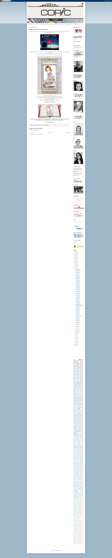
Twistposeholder (76, 524)
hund (74, 534)
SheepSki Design (79, 452)
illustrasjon (78, 412)
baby (78, 466)
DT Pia (80, 397)
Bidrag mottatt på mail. (78, 316)
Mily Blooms (75, 512)
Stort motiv (76, 464)
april (76, 338)
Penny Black (76, 398)
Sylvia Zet (75, 465)
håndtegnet (79, 534)
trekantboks (79, 542)
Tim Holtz (75, 466)
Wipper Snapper (80, 488)
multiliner (75, 539)
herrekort (81, 466)
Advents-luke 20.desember (77, 282)
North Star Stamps (80, 437)
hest (79, 533)
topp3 (80, 456)
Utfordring (76, 362)
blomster (75, 402)
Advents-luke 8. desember (77, 310)
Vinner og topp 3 (79, 453)
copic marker (81, 399)
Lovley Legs (80, 432)
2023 (75, 254)
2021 (75, 257)
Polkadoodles (76, 434)
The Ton (81, 421)
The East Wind (80, 465)
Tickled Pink (78, 523)
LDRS (82, 458)
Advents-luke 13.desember (77, 298)
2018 (75, 261)
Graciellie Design (78, 477)
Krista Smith (78, 425)
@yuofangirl (75, 427)
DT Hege (80, 364)
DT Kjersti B (80, 381)
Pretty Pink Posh (78, 461)
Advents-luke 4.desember (77, 320)
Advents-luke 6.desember (77, 314)
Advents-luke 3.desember (77, 322)
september (77, 331)
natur (81, 467)
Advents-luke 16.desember (77, 291)
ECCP (79, 476)
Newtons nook (76, 514)
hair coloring (76, 533)
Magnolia (81, 378)
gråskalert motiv (80, 532)
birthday (80, 489)
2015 (75, 265)
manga (80, 426)
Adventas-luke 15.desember (77, 293)
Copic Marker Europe (78, 168)
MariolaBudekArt (80, 407)
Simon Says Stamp (79, 483)
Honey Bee (75, 479)
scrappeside (80, 540)
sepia (74, 468)
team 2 (78, 417)
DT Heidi (77, 367)
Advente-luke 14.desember (77, 296)
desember (77, 269)
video (80, 413)
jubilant (74, 536)
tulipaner (75, 543)
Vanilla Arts (76, 525)
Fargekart (56, 24)
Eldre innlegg (67, 132)
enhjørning (80, 490)
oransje (82, 539)
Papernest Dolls (77, 409)
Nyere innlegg (31, 132)
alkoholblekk (76, 528)
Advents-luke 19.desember (77, 285)
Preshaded (79, 418)
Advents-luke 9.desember (77, 307)
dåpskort (78, 455)
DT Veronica (80, 411)
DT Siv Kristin (76, 424)
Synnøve (76, 521)
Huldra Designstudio (80, 457)
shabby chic (75, 541)
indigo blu (79, 535)
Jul (74, 364)
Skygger (80, 462)
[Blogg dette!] (44, 125)
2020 (75, 258)
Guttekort (81, 424)
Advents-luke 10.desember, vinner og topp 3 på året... (79, 305)
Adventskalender (80, 366)
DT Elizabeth (78, 359)
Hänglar (79, 479)
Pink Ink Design (76, 515)
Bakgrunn (76, 400)
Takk (74, 487)
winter (74, 469)
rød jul (80, 402)
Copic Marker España (78, 173)
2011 (75, 345)
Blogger (59, 550)
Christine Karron (79, 473)
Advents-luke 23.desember (77, 278)
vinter (74, 414)
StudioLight (75, 486)
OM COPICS (30, 24)
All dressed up (79, 469)
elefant (78, 531)
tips (81, 468)
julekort (75, 371)
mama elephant (78, 422)
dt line (75, 417)
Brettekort (79, 401)
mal (79, 537)
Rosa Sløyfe (76, 419)
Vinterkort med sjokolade (77, 272)
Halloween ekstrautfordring (77, 478)
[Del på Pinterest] (47, 125)
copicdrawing (75, 490)
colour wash (80, 529)
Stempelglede (81, 463)
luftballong (80, 536)
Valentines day (81, 524)
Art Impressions (80, 470)
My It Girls (80, 513)
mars (76, 339)
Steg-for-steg (75, 463)
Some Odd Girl (77, 438)
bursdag (79, 377)
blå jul (80, 398)
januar (76, 342)
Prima (81, 515)
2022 (75, 255)
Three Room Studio (80, 522)
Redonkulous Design (76, 516)
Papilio (75, 416)
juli (75, 334)
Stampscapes (81, 520)
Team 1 (75, 453)
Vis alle (82, 176)
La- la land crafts (80, 459)
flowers (81, 531)
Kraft (79, 458)
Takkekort (75, 522)
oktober (76, 330)
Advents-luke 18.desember (77, 287)
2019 (75, 259)
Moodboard (78, 408)
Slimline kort (79, 416)
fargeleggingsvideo (78, 431)
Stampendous (80, 485)
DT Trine (75, 375)
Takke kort (80, 521)
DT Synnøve (78, 404)
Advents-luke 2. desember (77, 324)
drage (75, 531)
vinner (79, 372)
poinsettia (76, 540)
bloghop (76, 430)
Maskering (78, 482)
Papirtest (80, 514)
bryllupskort (75, 426)
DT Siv (78, 360)
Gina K (75, 457)
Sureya (81, 464)
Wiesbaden (77, 527)
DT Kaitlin (79, 415)
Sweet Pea (80, 486)
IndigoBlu (76, 458)
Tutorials (61, 24)
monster (80, 538)
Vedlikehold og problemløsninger (47, 24)
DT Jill (80, 374)
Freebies (75, 24)
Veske (74, 526)
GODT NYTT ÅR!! (78, 270)
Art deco (76, 471)
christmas (75, 399)
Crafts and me (78, 475)
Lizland (79, 405)
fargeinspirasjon (76, 491)
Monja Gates (80, 512)
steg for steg (80, 541)
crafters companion (76, 530)
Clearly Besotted (76, 474)
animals (81, 528)
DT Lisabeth (80, 368)
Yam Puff (81, 527)
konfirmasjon (76, 413)
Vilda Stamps (78, 526)
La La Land (79, 396)
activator (76, 489)
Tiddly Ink (81, 487)
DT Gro (77, 379)
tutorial (79, 370)
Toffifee (76, 488)
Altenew (75, 423)
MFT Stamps (75, 397)
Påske (81, 434)
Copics (75, 378)
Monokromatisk (80, 429)
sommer (75, 406)
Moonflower (75, 513)
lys (77, 537)
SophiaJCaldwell (76, 520)
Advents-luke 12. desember (78, 300)
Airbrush (75, 432)
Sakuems (81, 516)
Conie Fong (75, 403)
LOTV (75, 459)
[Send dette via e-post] (43, 125)
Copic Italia (76, 171)
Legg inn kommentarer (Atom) (38, 134)
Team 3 (77, 487)
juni (76, 335)
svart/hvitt (77, 468)
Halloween (75, 437)
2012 (75, 344)
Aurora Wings (76, 394)
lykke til (75, 537)
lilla (78, 467)
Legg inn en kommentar (34, 130)
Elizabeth (60, 31)
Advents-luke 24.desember (77, 276)
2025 (75, 251)
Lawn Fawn (76, 460)
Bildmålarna (76, 472)
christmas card (76, 410)
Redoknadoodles (76, 462)
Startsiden (49, 132)
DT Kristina (77, 363)
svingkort (75, 542)
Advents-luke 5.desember (77, 318)
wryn (82, 543)
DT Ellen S (79, 423)
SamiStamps (78, 517)
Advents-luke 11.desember (77, 302)
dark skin (81, 530)
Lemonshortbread (76, 481)
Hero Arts (77, 428)
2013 (75, 268)
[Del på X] (45, 125)
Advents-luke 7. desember (77, 312)
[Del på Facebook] (46, 125)
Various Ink (80, 525)
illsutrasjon (75, 535)
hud (81, 533)
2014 (75, 266)
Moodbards (81, 460)
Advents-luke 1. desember (77, 327)
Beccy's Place (81, 471)
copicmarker (81, 430)
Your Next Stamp (76, 454)
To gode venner (77, 274)
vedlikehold (78, 543)
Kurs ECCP (37, 24)
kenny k (76, 467)
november (77, 328)
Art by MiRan (81, 427)
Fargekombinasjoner (68, 24)
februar (76, 341)
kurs (77, 536)
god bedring (75, 532)
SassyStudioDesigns (76, 518)
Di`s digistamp (80, 436)
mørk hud (78, 539)
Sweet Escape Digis (77, 435)
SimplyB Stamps (76, 484)
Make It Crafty (76, 373)
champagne (75, 529)
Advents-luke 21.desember (77, 280)
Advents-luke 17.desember (77, 289)
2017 (75, 262)
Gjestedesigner (78, 382)
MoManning (75, 433)
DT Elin (77, 369)
